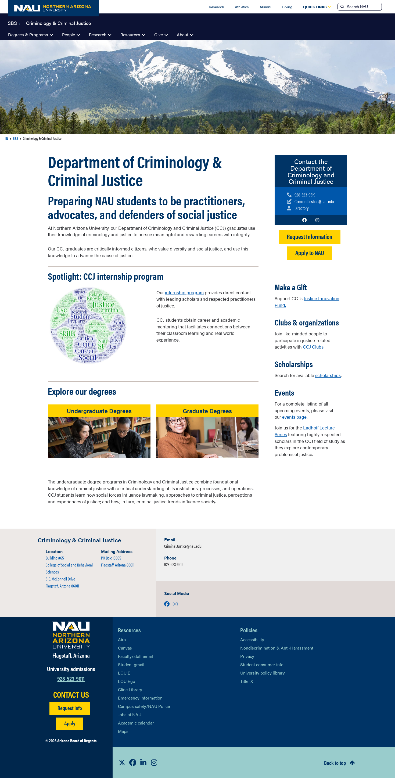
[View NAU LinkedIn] (143, 762)
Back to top (335, 762)
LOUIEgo (126, 681)
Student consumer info (261, 664)
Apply (69, 723)
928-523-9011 (71, 678)
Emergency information (140, 697)
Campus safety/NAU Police (144, 706)
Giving (287, 6)
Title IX (246, 681)
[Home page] (53, 8)
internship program (184, 292)
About (182, 34)
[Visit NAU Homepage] (71, 635)
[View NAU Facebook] (132, 762)
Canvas (125, 647)
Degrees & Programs (28, 34)
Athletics (242, 6)
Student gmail (131, 664)
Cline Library (130, 689)
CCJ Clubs (313, 346)
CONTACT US (71, 694)
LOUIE (124, 672)
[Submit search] (342, 6)
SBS (12, 23)
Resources (130, 34)
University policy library (262, 672)
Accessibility (252, 639)
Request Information (309, 236)
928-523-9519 (174, 564)
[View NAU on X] (122, 762)
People (68, 34)
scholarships (328, 375)
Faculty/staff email (135, 656)
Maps (123, 731)
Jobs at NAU (129, 714)
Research (216, 6)
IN (6, 138)
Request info (70, 708)
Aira (122, 639)
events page (294, 417)
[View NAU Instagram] (154, 762)
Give (158, 34)
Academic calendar (136, 722)
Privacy (247, 656)
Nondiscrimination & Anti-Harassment (276, 647)
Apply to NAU (309, 252)
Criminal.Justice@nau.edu (183, 546)
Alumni (265, 6)
